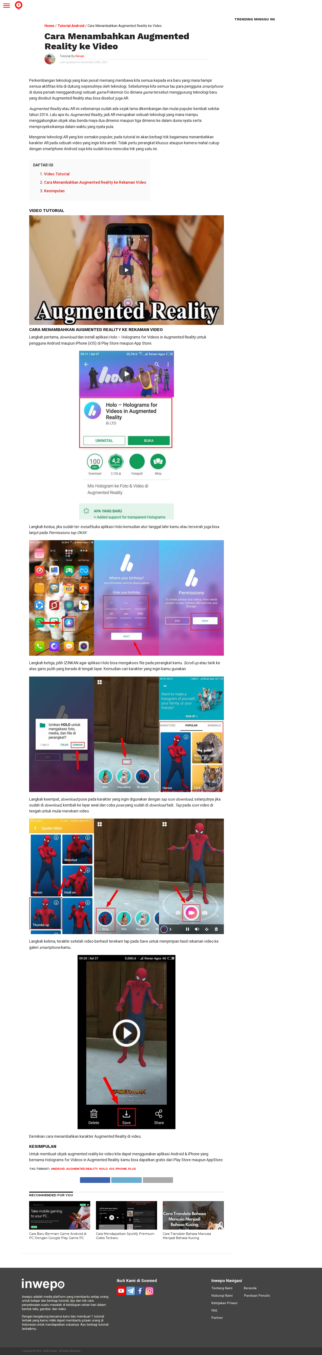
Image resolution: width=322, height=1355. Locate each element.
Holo (103, 1168)
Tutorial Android (71, 26)
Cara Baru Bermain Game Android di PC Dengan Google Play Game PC (57, 1236)
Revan (80, 56)
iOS (111, 1168)
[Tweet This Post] (126, 1179)
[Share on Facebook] (95, 1179)
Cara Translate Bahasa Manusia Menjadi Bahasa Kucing (187, 1236)
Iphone (121, 1168)
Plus (132, 1168)
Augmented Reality (82, 1168)
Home (49, 26)
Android (58, 1168)
